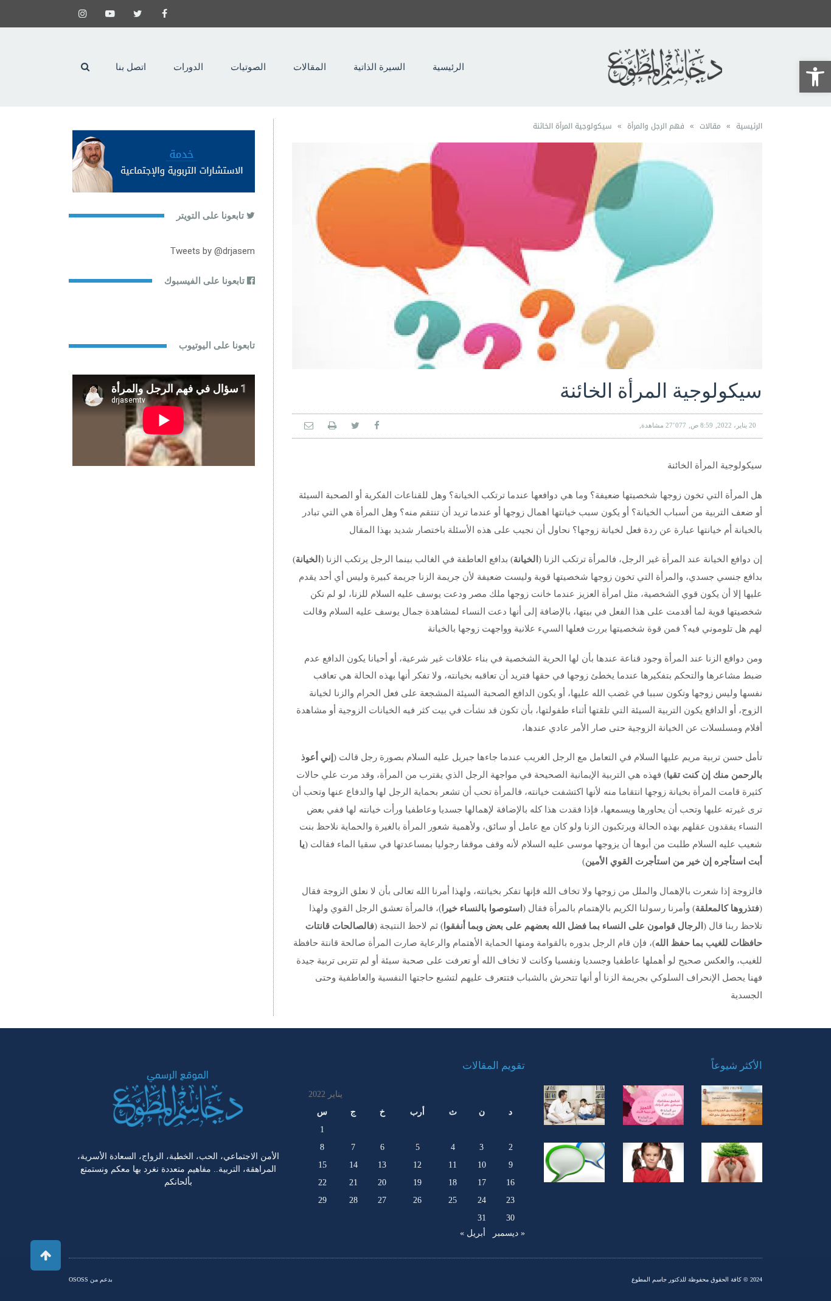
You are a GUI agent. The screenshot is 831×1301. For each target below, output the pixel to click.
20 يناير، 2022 (736, 425)
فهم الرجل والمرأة (655, 126)
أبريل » (472, 1233)
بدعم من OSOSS (91, 1279)
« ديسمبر (509, 1233)
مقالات (710, 126)
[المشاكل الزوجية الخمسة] (653, 1104)
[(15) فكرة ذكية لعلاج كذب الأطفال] (574, 1162)
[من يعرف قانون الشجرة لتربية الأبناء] (731, 1162)
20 (382, 1182)
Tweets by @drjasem (212, 250)
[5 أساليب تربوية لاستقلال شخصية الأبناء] (574, 1104)
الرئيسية (749, 126)
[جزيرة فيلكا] (731, 1104)
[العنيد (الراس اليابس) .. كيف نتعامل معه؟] (653, 1162)
